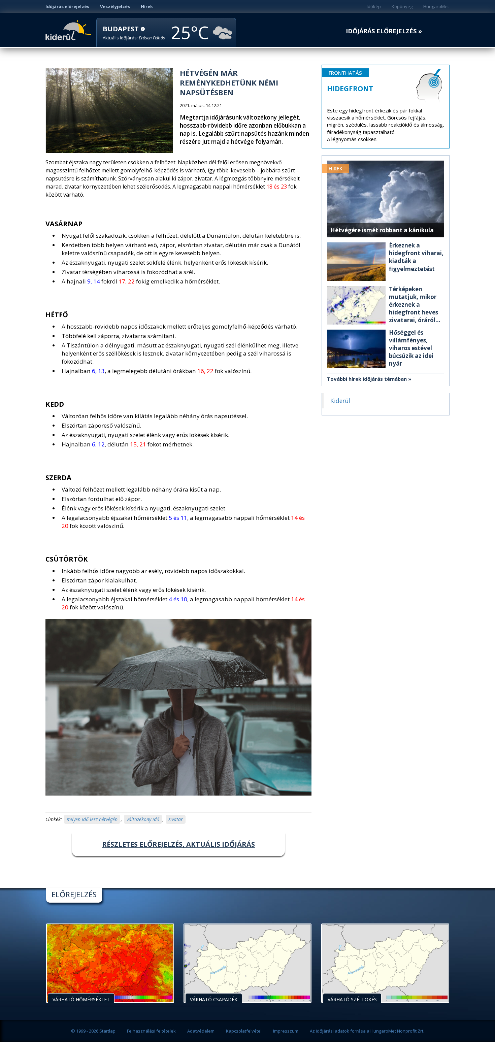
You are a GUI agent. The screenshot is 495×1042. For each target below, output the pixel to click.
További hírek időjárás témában (367, 378)
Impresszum (285, 1031)
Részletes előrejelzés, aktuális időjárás (178, 844)
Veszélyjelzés (115, 6)
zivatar (175, 819)
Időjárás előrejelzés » (384, 31)
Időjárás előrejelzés (67, 6)
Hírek (147, 6)
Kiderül (69, 29)
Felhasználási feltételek (151, 1031)
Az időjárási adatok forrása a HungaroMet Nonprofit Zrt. (367, 1031)
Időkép (374, 6)
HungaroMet (436, 6)
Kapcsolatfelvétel (244, 1031)
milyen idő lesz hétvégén (92, 819)
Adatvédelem (200, 1031)
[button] (134, 32)
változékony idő (143, 819)
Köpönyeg (402, 6)
